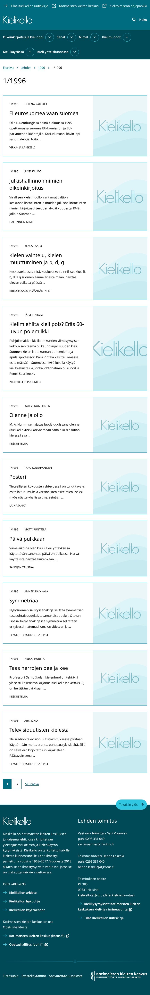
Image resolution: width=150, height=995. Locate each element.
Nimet (83, 37)
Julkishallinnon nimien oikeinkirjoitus (35, 184)
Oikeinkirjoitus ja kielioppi (23, 37)
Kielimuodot (111, 37)
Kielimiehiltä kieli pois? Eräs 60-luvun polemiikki (46, 327)
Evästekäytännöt (33, 976)
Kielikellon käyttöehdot (27, 910)
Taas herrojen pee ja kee (38, 667)
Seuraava (32, 784)
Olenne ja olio (26, 414)
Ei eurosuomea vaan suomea (44, 113)
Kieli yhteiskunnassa (52, 52)
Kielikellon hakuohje (24, 901)
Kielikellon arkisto (23, 892)
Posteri (17, 476)
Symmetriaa (23, 600)
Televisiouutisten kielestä (39, 729)
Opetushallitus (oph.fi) (28, 944)
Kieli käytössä (13, 52)
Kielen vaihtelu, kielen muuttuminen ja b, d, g (36, 259)
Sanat (61, 37)
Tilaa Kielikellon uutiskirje (104, 918)
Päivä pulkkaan (27, 538)
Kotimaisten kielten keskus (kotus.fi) (39, 936)
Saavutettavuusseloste (66, 976)
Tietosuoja (10, 976)
